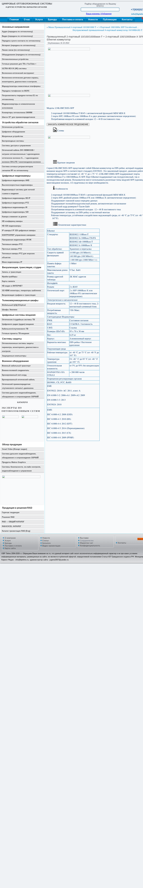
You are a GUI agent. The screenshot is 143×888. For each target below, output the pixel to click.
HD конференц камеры (12, 221)
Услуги (39, 19)
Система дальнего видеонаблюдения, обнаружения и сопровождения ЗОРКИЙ (20, 395)
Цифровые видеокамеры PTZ (15, 203)
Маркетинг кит (86, 543)
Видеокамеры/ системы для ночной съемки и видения (18, 192)
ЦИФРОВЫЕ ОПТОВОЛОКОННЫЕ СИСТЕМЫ (27, 4)
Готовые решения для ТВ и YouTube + (19, 64)
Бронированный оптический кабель (18, 380)
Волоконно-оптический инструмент (18, 73)
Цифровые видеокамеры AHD (15, 180)
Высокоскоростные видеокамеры (17, 185)
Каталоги (46, 543)
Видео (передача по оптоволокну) (17, 36)
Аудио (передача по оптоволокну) (17, 31)
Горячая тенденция (10, 512)
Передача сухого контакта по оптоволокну (21, 41)
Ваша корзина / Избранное (99, 14)
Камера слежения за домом (14, 217)
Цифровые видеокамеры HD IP (16, 198)
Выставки (84, 538)
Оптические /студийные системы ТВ (18, 320)
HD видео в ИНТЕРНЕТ (12, 286)
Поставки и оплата (13, 546)
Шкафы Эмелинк (9, 310)
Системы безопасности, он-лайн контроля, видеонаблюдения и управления (21, 469)
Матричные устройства (12, 136)
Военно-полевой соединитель (15, 370)
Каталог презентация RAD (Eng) (16, 531)
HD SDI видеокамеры (11, 226)
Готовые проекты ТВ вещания (15, 333)
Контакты (127, 19)
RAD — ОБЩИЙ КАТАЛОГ (13, 522)
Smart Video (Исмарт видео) (14, 449)
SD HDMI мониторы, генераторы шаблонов (21, 290)
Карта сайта (10, 548)
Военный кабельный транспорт (16, 366)
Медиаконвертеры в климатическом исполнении (18, 106)
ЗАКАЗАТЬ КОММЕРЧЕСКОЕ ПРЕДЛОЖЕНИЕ (68, 124)
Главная (14, 19)
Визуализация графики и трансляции (18, 295)
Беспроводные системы (13, 141)
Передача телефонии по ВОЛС (15, 91)
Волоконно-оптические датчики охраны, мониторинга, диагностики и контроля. (20, 80)
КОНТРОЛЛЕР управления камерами (18, 235)
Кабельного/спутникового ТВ (15, 329)
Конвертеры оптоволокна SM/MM (17, 112)
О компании (10, 538)
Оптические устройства (12, 127)
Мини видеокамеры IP (12, 262)
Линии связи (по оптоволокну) (16, 50)
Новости (93, 19)
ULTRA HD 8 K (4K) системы (14, 68)
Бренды (52, 19)
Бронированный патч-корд (14, 375)
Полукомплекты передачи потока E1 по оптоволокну (20, 97)
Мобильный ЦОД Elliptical (14, 305)
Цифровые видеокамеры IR (14, 207)
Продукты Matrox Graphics (14, 462)
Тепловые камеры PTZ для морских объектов (18, 255)
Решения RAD (8, 517)
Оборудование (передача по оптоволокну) (21, 55)
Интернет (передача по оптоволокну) (18, 45)
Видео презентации (51, 546)
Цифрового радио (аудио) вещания (18, 324)
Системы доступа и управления (16, 146)
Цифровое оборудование (13, 132)
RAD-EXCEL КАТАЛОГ (11, 526)
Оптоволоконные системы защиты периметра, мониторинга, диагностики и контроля (20, 347)
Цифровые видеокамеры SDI (15, 212)
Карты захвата (8, 281)
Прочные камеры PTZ (12, 249)
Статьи (45, 540)
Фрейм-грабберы (9, 277)
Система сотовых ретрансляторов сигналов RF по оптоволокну (17, 168)
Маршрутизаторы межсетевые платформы (21, 86)
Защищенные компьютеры (14, 356)
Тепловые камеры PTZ (12, 244)
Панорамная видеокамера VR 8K (16, 240)
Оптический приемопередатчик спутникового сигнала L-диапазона (17, 386)
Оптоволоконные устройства (15, 59)
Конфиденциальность (90, 545)
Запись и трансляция (11, 272)
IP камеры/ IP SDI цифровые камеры (19, 230)
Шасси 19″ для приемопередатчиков (18, 117)
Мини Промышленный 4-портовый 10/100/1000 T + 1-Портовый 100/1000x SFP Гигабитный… (93, 27)
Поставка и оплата (72, 19)
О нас (27, 19)
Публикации (110, 19)
